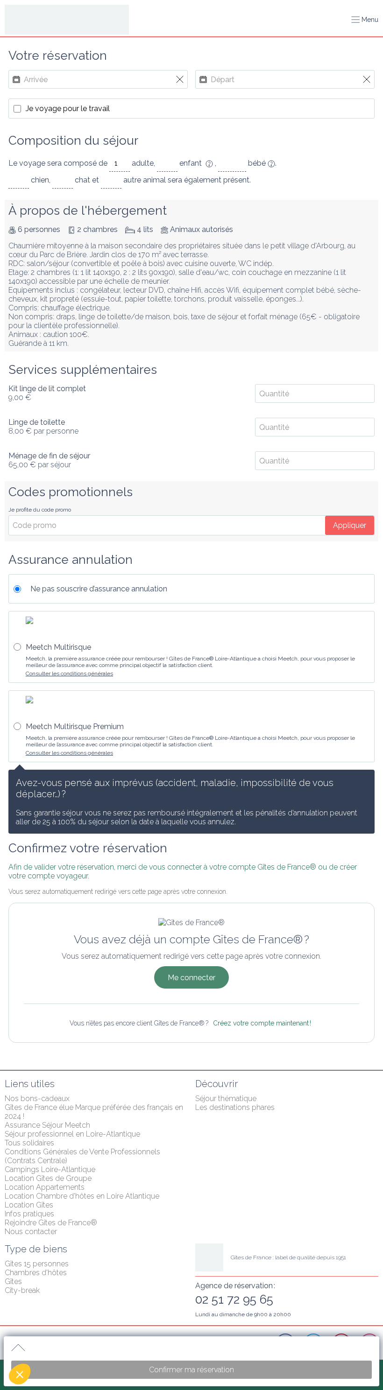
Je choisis (107, 1343)
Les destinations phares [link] (235, 1107)
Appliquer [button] (349, 525)
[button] (19, 1374)
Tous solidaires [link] (29, 1142)
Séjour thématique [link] (225, 1098)
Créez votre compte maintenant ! (262, 1023)
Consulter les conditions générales (69, 673)
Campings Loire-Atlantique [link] (50, 1169)
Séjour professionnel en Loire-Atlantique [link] (72, 1134)
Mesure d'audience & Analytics (65, 1305)
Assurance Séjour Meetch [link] (47, 1125)
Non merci (42, 1343)
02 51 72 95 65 (234, 1299)
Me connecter (191, 977)
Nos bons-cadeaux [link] (37, 1098)
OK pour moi (173, 1343)
